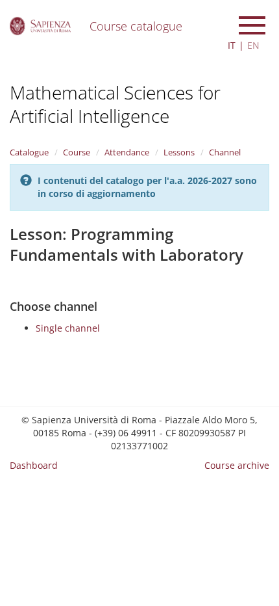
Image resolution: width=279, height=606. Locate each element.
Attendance (126, 152)
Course (76, 152)
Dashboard (34, 465)
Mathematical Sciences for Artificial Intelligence (115, 104)
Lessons (179, 152)
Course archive (236, 465)
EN (253, 45)
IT (232, 45)
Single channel (68, 328)
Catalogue (29, 152)
